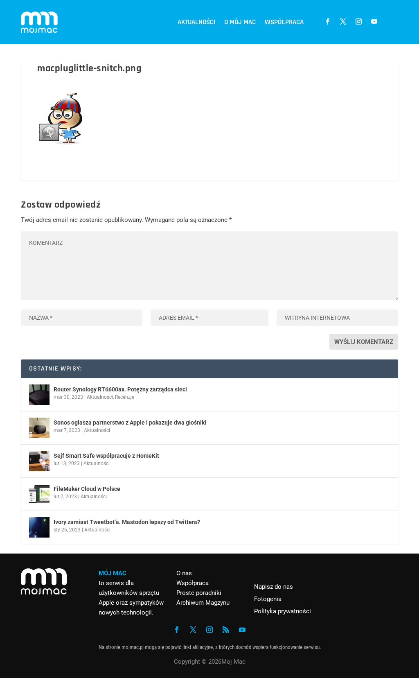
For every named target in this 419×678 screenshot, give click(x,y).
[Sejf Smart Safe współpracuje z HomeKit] (39, 461)
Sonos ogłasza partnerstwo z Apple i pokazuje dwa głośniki (130, 422)
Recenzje (124, 397)
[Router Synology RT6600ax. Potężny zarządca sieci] (39, 394)
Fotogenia (268, 599)
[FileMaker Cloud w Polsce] (39, 494)
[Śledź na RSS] (225, 629)
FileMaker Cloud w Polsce (87, 489)
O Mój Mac (240, 22)
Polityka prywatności (282, 611)
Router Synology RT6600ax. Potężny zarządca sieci (120, 389)
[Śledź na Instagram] (359, 22)
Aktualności (196, 22)
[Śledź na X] (343, 22)
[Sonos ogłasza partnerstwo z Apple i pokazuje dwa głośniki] (39, 428)
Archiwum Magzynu (203, 602)
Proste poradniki (198, 593)
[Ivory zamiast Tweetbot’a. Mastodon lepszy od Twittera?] (39, 527)
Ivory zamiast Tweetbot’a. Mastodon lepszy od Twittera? (127, 522)
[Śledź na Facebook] (328, 22)
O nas (184, 573)
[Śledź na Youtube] (374, 22)
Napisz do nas (273, 586)
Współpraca (284, 22)
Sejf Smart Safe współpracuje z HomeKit (106, 455)
